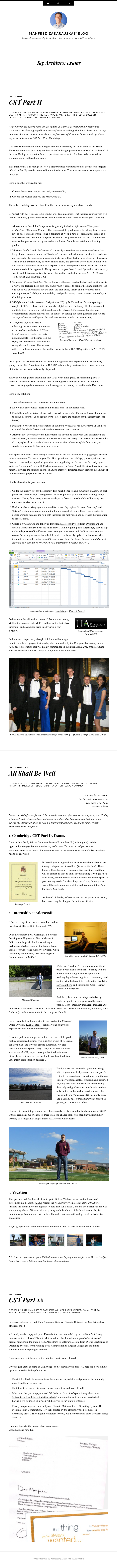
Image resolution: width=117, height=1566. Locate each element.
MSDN (32, 957)
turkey (47, 786)
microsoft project (37, 115)
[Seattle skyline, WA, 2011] (93, 1037)
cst (87, 783)
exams (12, 115)
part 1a (95, 1310)
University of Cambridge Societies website (34, 1397)
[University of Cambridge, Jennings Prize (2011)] (24, 881)
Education (16, 96)
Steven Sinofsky (77, 1008)
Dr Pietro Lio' (75, 302)
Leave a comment (50, 117)
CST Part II (25, 102)
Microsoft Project (70, 523)
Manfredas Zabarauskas (44, 112)
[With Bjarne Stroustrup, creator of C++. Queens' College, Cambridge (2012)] (58, 695)
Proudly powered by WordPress (46, 1558)
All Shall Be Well (32, 773)
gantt (21, 115)
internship (15, 786)
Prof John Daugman (38, 226)
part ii (71, 115)
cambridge (77, 783)
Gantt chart (27, 527)
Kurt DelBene (33, 1024)
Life (26, 767)
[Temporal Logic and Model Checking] (82, 330)
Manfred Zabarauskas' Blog (58, 33)
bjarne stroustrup (71, 112)
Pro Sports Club (31, 1048)
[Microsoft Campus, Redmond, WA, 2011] (31, 981)
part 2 (62, 115)
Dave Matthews (64, 984)
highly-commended (52, 646)
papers (54, 115)
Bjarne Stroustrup (49, 734)
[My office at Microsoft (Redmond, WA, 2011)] (86, 937)
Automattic (79, 1558)
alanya (65, 783)
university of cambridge (23, 117)
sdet (38, 786)
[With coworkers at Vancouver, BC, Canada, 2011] (31, 1083)
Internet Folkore (99, 806)
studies (80, 115)
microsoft (28, 786)
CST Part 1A (26, 1300)
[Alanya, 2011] (18, 1240)
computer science (94, 112)
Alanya (38, 1202)
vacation (57, 786)
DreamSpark (92, 523)
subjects (91, 115)
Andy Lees (61, 1008)
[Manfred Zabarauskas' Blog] (58, 21)
